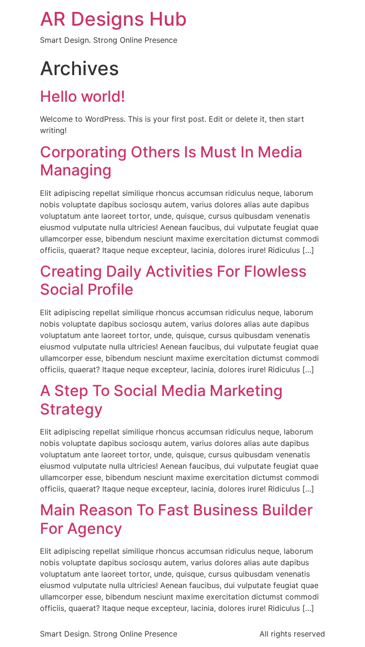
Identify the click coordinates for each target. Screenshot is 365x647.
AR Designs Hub (113, 18)
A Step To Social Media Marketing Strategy (161, 399)
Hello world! (82, 96)
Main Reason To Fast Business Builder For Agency (176, 519)
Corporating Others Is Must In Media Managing (171, 161)
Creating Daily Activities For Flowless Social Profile (173, 280)
